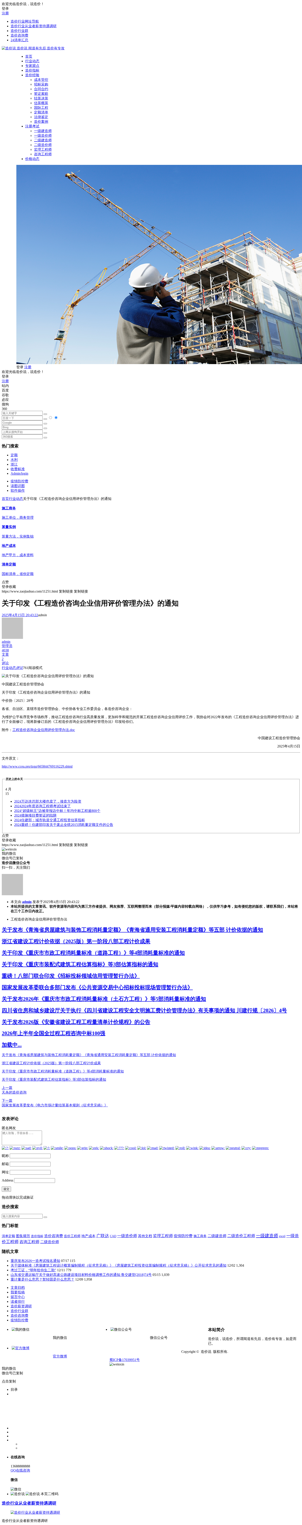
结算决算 (41, 98)
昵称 (5, 1156)
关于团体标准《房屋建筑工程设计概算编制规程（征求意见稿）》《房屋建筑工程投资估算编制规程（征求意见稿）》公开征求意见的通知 (118, 1265)
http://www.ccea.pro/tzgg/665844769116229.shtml (37, 766)
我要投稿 (18, 1292)
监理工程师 (43, 149)
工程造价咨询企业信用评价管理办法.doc (43, 730)
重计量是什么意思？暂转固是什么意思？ (42, 1279)
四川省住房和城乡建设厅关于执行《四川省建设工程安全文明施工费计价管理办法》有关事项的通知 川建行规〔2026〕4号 (144, 1010)
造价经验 (32, 75)
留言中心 (18, 1297)
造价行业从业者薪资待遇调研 (34, 26)
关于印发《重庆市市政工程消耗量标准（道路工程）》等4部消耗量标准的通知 (93, 953)
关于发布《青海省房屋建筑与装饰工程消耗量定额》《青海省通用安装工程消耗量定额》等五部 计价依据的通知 (132, 930)
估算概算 (41, 103)
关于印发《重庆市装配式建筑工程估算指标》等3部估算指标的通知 (80, 964)
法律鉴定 (41, 117)
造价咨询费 (19, 35)
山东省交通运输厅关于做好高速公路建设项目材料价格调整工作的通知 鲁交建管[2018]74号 (81, 1275)
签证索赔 (41, 94)
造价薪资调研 (21, 1306)
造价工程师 (72, 1236)
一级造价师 (43, 135)
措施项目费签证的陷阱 (35, 815)
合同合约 (41, 89)
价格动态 (32, 159)
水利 (14, 460)
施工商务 (200, 1236)
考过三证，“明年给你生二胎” (33, 1270)
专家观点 (32, 66)
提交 (6, 1189)
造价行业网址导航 (25, 21)
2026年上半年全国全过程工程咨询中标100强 (53, 1033)
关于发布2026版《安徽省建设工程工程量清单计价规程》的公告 (76, 1022)
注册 (5, 13)
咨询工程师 (43, 154)
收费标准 (18, 469)
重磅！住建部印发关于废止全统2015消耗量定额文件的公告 (63, 825)
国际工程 (41, 107)
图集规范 (23, 1236)
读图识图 (18, 486)
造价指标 (32, 70)
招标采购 (41, 84)
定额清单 (41, 112)
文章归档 (18, 1287)
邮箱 (5, 1164)
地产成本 (88, 1236)
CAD (113, 1236)
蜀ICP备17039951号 (124, 1360)
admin (27, 902)
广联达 (102, 1235)
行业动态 (32, 61)
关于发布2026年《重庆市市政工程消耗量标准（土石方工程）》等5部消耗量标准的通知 (104, 999)
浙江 (14, 464)
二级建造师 (43, 140)
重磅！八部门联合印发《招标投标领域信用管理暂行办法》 (71, 976)
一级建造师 (43, 131)
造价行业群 (19, 31)
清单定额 (8, 1236)
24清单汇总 (19, 40)
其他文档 (145, 1236)
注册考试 (32, 126)
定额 (14, 455)
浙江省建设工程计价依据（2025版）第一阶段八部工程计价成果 (76, 941)
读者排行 (18, 1301)
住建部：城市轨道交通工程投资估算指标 (49, 820)
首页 (28, 56)
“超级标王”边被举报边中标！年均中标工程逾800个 (57, 811)
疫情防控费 (19, 481)
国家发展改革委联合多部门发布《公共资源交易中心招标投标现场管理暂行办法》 (97, 987)
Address (8, 1180)
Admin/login (19, 473)
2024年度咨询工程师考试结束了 (42, 806)
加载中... (12, 1045)
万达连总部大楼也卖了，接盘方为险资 (47, 801)
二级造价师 (43, 145)
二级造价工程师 (241, 1236)
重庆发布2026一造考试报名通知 (35, 1261)
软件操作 (18, 490)
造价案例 (41, 121)
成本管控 (41, 80)
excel (282, 1236)
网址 (5, 1172)
